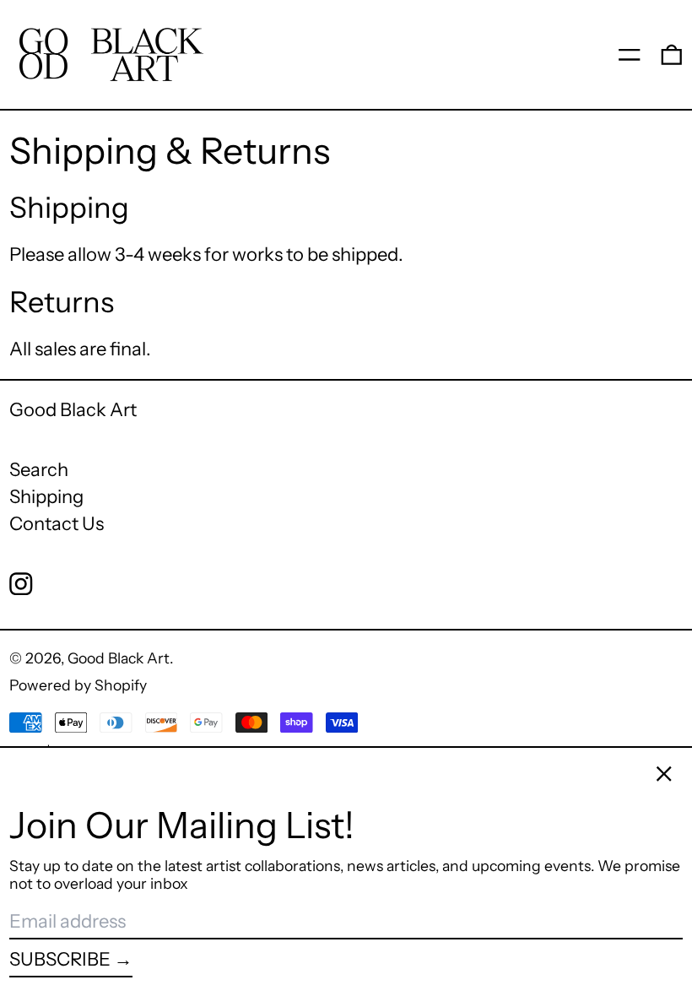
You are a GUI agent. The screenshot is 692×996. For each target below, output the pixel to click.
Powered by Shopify (78, 685)
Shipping (46, 496)
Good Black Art (73, 409)
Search (38, 469)
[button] (672, 54)
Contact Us (56, 523)
